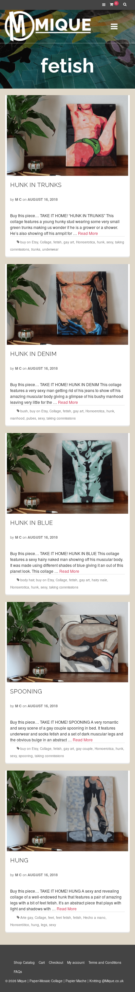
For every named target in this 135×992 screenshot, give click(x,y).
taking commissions (61, 418)
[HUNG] (67, 811)
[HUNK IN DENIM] (67, 304)
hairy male (99, 580)
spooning (26, 756)
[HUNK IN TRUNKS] (67, 135)
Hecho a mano (94, 917)
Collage (45, 242)
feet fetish (63, 917)
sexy (109, 242)
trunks (35, 249)
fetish (57, 242)
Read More (88, 233)
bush (24, 411)
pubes (31, 418)
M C (18, 199)
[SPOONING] (67, 642)
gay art (69, 242)
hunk (101, 242)
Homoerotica (85, 242)
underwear (50, 249)
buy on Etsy (29, 242)
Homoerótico (19, 924)
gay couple (84, 748)
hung (35, 924)
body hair (27, 580)
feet (51, 917)
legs (44, 924)
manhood (17, 418)
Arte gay (26, 917)
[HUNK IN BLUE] (67, 473)
